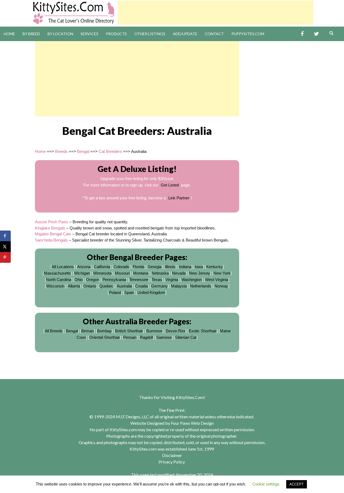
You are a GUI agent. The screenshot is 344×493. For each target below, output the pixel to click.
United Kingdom (151, 292)
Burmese (154, 331)
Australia (124, 286)
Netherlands (200, 286)
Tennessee (138, 279)
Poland (115, 292)
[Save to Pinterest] (5, 257)
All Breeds (54, 331)
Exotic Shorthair (203, 331)
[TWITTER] (316, 34)
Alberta (74, 286)
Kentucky (214, 266)
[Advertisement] (215, 13)
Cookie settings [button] (266, 484)
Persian (130, 337)
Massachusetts (57, 273)
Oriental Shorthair (104, 337)
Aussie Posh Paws (51, 221)
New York (222, 273)
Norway (221, 286)
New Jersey (199, 273)
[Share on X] (5, 246)
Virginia (171, 279)
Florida (138, 266)
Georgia (155, 266)
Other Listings (149, 33)
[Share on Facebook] (5, 236)
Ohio (78, 279)
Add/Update (185, 33)
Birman (87, 331)
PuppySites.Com (247, 33)
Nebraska (160, 273)
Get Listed (170, 185)
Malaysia (179, 286)
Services (89, 33)
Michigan (82, 273)
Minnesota (102, 273)
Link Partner (178, 198)
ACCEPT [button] (296, 484)
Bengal (83, 151)
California (102, 266)
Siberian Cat (185, 337)
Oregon (92, 279)
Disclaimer (172, 455)
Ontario (89, 286)
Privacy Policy (172, 461)
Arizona (84, 266)
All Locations (63, 266)
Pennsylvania (114, 279)
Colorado (121, 266)
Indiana (185, 266)
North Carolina (58, 279)
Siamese (164, 337)
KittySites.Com (190, 397)
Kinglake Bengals (50, 228)
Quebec (106, 286)
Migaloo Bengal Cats (53, 234)
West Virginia (216, 279)
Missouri (122, 273)
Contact (214, 33)
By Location (60, 33)
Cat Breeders (110, 151)
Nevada (179, 273)
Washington (191, 279)
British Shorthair (129, 331)
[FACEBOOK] (302, 34)
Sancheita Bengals (51, 240)
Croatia (141, 286)
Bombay (104, 331)
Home (9, 33)
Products (116, 33)
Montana (140, 273)
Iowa (199, 266)
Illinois (170, 266)
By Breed (31, 33)
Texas (157, 279)
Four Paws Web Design (192, 423)
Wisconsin (55, 286)
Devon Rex (175, 331)
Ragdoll (146, 337)
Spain (129, 292)
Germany (159, 286)
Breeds (61, 151)
